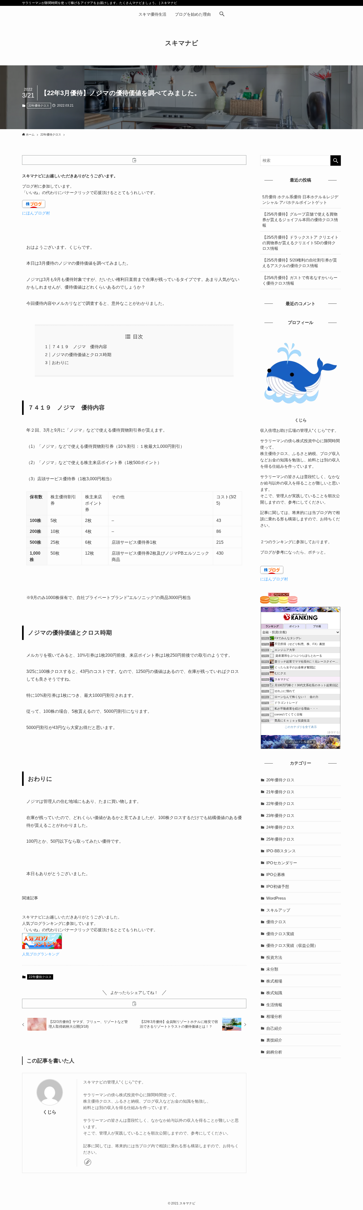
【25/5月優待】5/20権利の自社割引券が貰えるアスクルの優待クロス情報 (299, 263)
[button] (222, 14)
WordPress (276, 898)
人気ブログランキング (40, 954)
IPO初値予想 (277, 886)
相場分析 (274, 1016)
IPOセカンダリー (281, 863)
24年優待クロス (280, 827)
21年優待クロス (280, 792)
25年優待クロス (280, 839)
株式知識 (274, 992)
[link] (87, 1162)
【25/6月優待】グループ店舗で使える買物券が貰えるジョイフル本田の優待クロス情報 (300, 219)
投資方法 (274, 957)
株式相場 (274, 981)
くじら (49, 1112)
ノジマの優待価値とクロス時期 (81, 354)
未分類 (272, 969)
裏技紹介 (274, 1040)
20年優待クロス (280, 780)
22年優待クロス (38, 105)
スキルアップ (278, 910)
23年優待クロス (280, 815)
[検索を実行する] (335, 160)
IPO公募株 (275, 874)
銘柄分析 (274, 1052)
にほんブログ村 (36, 213)
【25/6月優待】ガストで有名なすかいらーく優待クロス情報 (299, 280)
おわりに (60, 362)
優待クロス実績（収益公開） (292, 945)
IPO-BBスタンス (281, 851)
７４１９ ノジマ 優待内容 (79, 346)
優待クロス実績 (280, 933)
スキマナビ (181, 43)
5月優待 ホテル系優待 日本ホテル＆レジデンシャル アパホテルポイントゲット (300, 200)
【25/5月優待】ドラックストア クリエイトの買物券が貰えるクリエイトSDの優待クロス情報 (300, 243)
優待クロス (276, 922)
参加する (333, 732)
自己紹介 (274, 1028)
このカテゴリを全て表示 (301, 726)
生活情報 (274, 1004)
